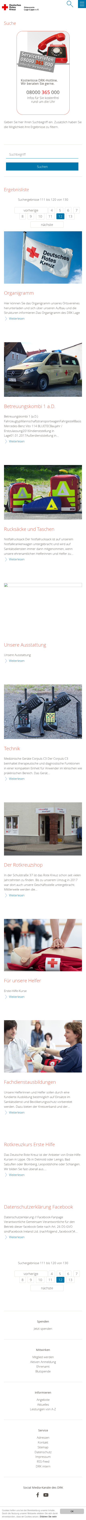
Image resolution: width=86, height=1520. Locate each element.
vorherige (31, 210)
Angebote (43, 1400)
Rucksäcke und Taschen (29, 529)
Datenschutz (43, 1452)
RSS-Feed (43, 1461)
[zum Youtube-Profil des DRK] (45, 1494)
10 (40, 216)
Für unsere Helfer (22, 981)
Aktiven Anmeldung (43, 1362)
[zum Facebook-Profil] (37, 1494)
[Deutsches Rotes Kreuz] (11, 8)
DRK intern (43, 1466)
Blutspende (43, 1371)
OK (72, 1511)
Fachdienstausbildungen (30, 1082)
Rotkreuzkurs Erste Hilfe (29, 1145)
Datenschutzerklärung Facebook (38, 1207)
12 (60, 216)
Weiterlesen (17, 318)
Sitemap (43, 1447)
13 (70, 216)
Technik (12, 749)
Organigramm (19, 293)
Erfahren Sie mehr (48, 1516)
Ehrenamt (43, 1366)
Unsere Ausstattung (25, 645)
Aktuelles (43, 1404)
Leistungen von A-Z (43, 1409)
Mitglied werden (43, 1357)
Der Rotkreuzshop (23, 865)
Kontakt (43, 1442)
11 (50, 216)
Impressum (43, 1457)
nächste (47, 224)
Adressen (43, 1437)
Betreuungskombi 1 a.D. (29, 406)
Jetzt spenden (43, 1329)
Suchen (42, 166)
